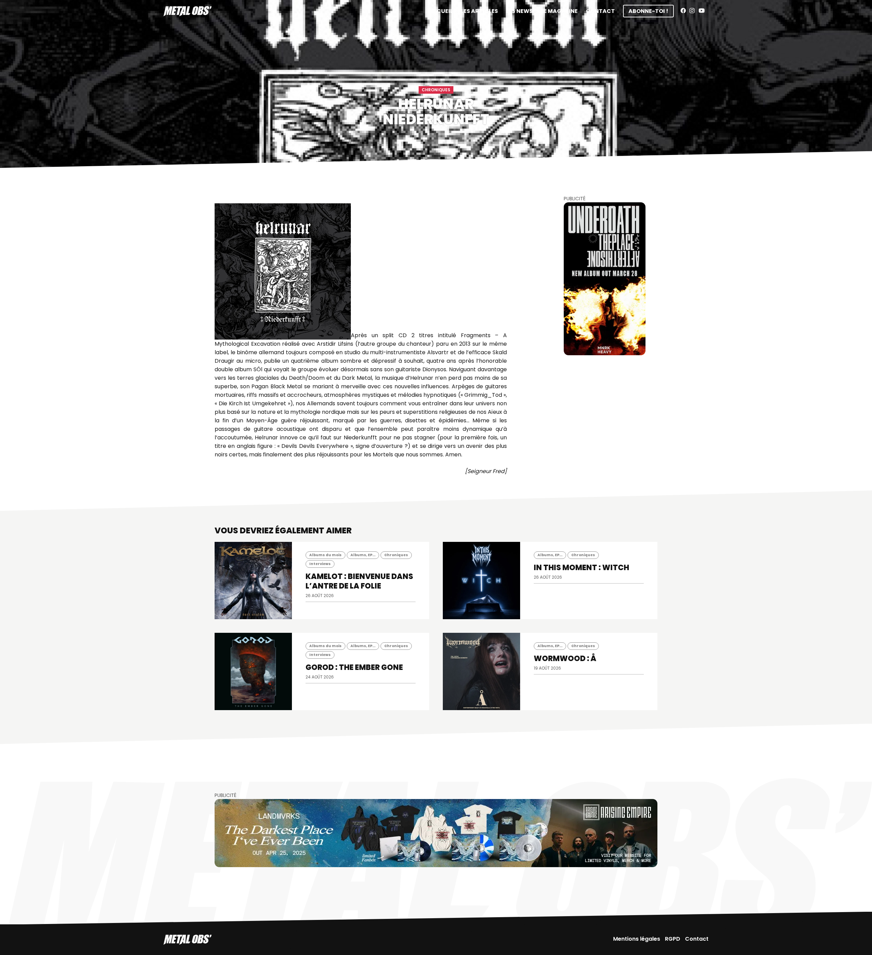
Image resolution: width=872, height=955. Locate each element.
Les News (519, 11)
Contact (600, 11)
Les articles (479, 11)
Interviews (320, 563)
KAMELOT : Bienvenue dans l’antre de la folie (359, 581)
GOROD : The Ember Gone (354, 667)
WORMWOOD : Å (565, 658)
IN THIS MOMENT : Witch (581, 567)
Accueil (440, 11)
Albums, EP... (363, 555)
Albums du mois (325, 555)
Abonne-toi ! (648, 11)
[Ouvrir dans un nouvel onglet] (604, 278)
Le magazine (559, 11)
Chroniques (436, 90)
